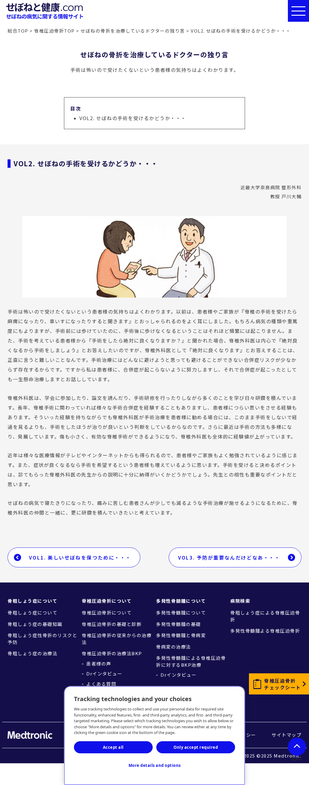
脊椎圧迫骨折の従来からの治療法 (116, 638)
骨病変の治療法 (173, 646)
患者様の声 (98, 663)
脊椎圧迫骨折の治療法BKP (112, 653)
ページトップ (297, 747)
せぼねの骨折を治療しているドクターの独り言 (133, 30)
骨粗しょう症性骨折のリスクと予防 (42, 638)
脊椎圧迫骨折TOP (54, 30)
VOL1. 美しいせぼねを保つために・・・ (80, 557)
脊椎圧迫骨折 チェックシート (282, 684)
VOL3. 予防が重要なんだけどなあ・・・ (229, 557)
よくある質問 (101, 684)
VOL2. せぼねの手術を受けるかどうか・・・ (132, 118)
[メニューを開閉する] (298, 11)
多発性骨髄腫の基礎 (178, 624)
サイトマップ (286, 735)
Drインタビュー (104, 673)
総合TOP (18, 30)
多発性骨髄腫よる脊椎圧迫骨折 (265, 630)
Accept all (113, 747)
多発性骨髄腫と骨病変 (181, 635)
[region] (154, 735)
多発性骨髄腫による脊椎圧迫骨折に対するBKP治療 (191, 661)
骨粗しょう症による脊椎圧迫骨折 (265, 616)
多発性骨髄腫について (181, 612)
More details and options (155, 765)
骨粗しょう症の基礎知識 (35, 624)
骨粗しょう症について (32, 612)
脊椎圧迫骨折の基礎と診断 (112, 624)
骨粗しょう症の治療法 (32, 653)
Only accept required (196, 747)
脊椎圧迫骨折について (107, 612)
